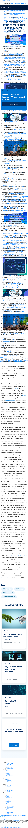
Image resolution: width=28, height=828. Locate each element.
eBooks (7, 798)
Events (7, 808)
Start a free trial (9, 767)
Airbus (10, 555)
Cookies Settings (4, 816)
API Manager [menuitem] (17, 10)
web (20, 145)
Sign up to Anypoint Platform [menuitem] (15, 13)
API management (9, 772)
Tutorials (7, 787)
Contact (15, 815)
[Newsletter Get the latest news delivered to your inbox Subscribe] (14, 749)
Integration (8, 773)
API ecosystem (7, 589)
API (7, 770)
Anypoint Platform (9, 763)
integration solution (10, 400)
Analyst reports (9, 797)
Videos (7, 796)
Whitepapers (8, 800)
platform (7, 341)
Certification (8, 780)
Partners (7, 809)
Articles (7, 802)
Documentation (9, 789)
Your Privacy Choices (4, 819)
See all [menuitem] (5, 11)
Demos (7, 795)
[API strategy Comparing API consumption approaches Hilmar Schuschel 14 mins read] (14, 716)
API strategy (14, 17)
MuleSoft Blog (6, 8)
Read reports (14, 104)
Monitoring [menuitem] (12, 10)
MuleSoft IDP (8, 765)
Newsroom (8, 811)
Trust (13, 815)
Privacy (10, 815)
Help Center (8, 785)
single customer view (13, 284)
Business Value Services (11, 783)
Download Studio (9, 768)
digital (16, 188)
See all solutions (9, 776)
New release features (10, 806)
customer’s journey (14, 53)
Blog (7, 803)
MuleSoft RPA (8, 764)
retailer (24, 395)
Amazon (16, 388)
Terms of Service (5, 815)
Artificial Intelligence (10, 775)
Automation (8, 774)
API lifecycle (19, 589)
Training (7, 779)
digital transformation (9, 596)
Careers (7, 813)
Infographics (8, 801)
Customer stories (9, 807)
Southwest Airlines (19, 555)
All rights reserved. (16, 820)
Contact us (8, 791)
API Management (8, 593)
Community (8, 786)
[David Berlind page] (7, 36)
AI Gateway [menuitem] (22, 10)
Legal (1, 815)
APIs (16, 489)
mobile (7, 145)
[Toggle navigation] (12, 8)
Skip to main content (5, 0)
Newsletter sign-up (9, 812)
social (2, 147)
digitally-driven (8, 174)
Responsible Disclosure (22, 815)
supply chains (18, 361)
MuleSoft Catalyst (9, 781)
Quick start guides (9, 790)
